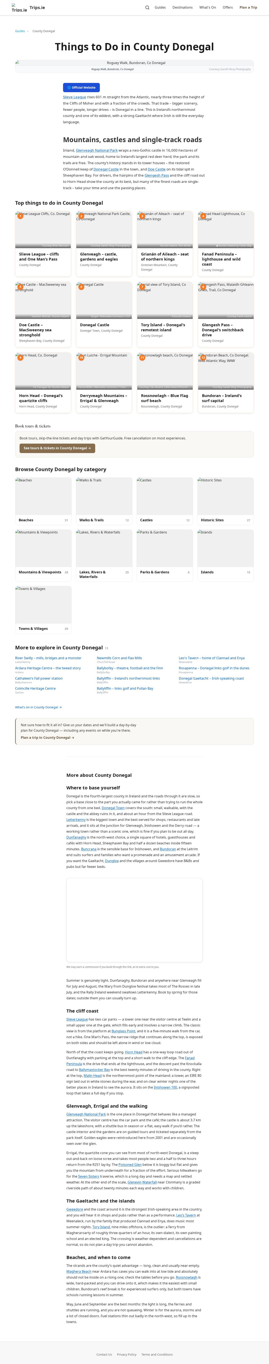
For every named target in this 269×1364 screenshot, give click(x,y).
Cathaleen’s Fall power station (39, 678)
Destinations (183, 7)
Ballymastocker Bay (94, 1069)
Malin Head (93, 1075)
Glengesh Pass (157, 175)
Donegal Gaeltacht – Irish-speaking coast (211, 678)
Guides (160, 7)
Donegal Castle (106, 169)
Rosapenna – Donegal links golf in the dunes (214, 668)
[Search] (147, 8)
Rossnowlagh (186, 1277)
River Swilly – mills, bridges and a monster (48, 658)
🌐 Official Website (81, 87)
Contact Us (104, 1354)
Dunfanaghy (76, 837)
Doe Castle (157, 169)
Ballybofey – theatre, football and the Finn (130, 668)
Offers (228, 7)
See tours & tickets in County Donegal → (57, 448)
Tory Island (101, 1227)
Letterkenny (76, 819)
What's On (207, 7)
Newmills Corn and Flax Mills (119, 658)
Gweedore (74, 1209)
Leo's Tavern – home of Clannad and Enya (212, 658)
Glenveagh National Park (97, 150)
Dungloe (112, 860)
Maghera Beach (78, 1271)
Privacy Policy (126, 1354)
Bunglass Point (123, 1031)
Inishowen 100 (165, 1087)
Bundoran (168, 849)
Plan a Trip (248, 7)
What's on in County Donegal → (38, 707)
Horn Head (133, 1052)
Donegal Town (113, 808)
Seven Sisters (88, 1176)
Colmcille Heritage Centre (35, 688)
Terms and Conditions (157, 1354)
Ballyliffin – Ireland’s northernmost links (128, 678)
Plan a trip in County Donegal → (47, 737)
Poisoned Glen (130, 1164)
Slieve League (74, 96)
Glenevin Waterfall (142, 1182)
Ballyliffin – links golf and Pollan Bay (125, 688)
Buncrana (88, 849)
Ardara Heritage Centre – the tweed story (48, 668)
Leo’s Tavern (186, 1215)
